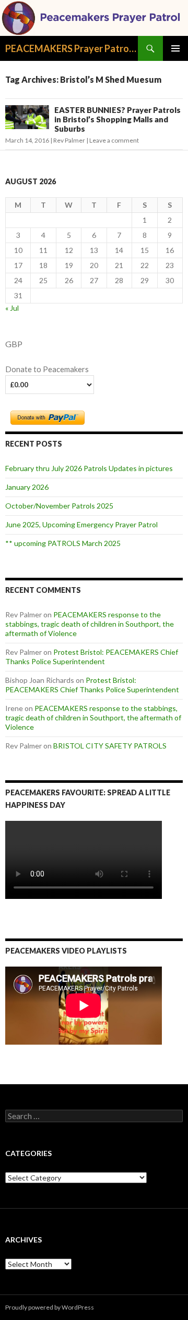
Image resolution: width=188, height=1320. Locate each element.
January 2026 (27, 487)
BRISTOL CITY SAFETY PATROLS (110, 745)
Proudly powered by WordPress (49, 1307)
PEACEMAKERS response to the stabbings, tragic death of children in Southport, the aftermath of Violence (89, 624)
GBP (13, 344)
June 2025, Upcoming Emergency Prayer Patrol (81, 524)
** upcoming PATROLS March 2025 (63, 543)
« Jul (12, 307)
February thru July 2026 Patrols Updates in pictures (89, 468)
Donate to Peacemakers (47, 369)
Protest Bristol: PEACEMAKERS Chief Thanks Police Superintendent (91, 657)
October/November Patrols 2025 (59, 505)
